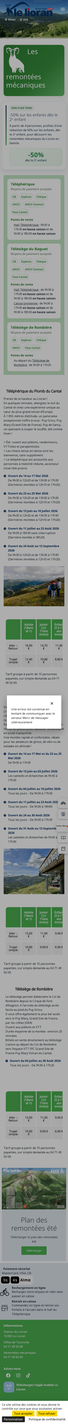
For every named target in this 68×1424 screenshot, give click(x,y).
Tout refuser (46, 1413)
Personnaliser (13, 1419)
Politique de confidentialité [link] (47, 1419)
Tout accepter (23, 1413)
